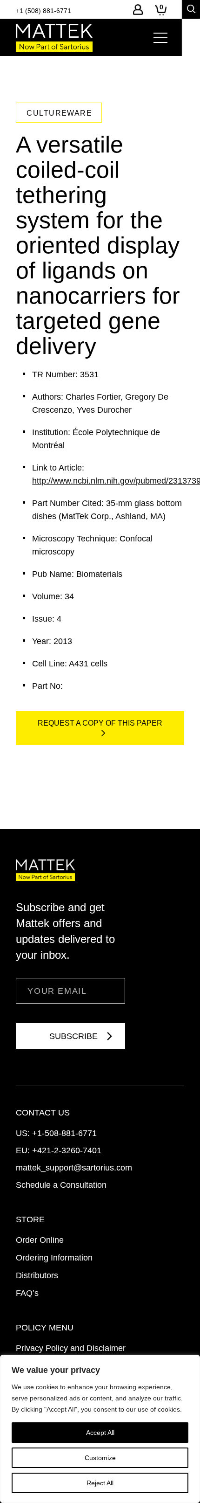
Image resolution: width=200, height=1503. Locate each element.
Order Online (40, 1240)
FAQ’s (27, 1293)
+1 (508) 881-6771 (43, 10)
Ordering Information (54, 1257)
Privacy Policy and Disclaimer (71, 1348)
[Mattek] (54, 38)
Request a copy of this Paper (100, 723)
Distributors (37, 1275)
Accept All (100, 1432)
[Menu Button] (160, 38)
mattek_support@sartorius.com (74, 1167)
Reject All (100, 1483)
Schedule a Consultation (61, 1185)
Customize (100, 1457)
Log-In (138, 9)
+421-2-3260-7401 (66, 1150)
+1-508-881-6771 (64, 1133)
